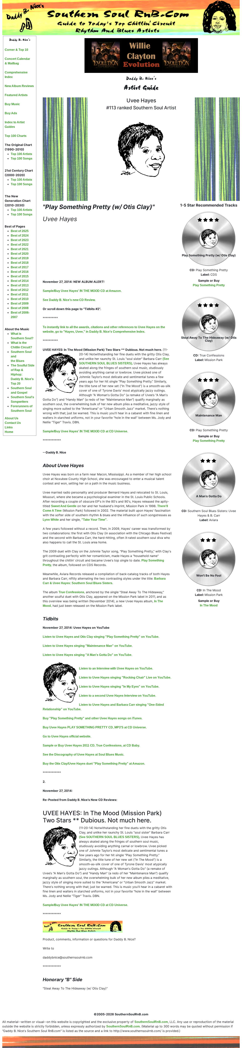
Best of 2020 (20, 253)
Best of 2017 (20, 267)
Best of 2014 (20, 280)
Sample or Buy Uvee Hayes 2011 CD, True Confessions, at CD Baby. (91, 745)
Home (9, 431)
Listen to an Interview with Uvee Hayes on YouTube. (116, 668)
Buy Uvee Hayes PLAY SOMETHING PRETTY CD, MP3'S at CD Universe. (95, 727)
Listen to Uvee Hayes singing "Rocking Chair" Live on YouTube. (125, 677)
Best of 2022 (20, 244)
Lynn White (51, 519)
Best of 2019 (20, 258)
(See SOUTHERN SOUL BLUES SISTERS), (109, 837)
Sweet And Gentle (63, 506)
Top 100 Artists (21, 154)
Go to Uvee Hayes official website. (67, 736)
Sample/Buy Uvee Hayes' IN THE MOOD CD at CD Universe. (85, 431)
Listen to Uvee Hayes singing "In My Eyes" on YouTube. (119, 686)
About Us (11, 418)
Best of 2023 (20, 240)
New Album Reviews (19, 86)
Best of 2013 (20, 285)
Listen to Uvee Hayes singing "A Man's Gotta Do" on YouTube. (87, 654)
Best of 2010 (20, 299)
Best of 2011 (19, 294)
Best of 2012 (20, 289)
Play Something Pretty (209, 285)
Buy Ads (11, 113)
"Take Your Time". (94, 519)
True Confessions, (72, 592)
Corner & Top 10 (16, 49)
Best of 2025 (20, 231)
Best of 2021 (20, 249)
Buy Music (12, 104)
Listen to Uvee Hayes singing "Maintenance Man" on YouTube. (88, 645)
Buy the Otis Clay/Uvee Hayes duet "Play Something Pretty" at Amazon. (94, 763)
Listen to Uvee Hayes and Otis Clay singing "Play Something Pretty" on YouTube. (101, 636)
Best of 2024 (20, 235)
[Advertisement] (19, 493)
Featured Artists (16, 95)
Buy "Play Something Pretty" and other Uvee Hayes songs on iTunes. (92, 718)
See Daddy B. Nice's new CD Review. (69, 300)
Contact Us (13, 422)
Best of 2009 (20, 303)
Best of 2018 (20, 262)
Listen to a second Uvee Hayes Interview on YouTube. (117, 695)
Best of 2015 (20, 276)
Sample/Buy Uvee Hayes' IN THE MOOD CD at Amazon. (82, 290)
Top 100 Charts (15, 135)
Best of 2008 (20, 308)
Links (9, 427)
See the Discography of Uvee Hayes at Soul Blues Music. (83, 754)
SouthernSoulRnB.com (151, 1021)
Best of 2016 (20, 271)
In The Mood (209, 605)
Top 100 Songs (21, 158)
